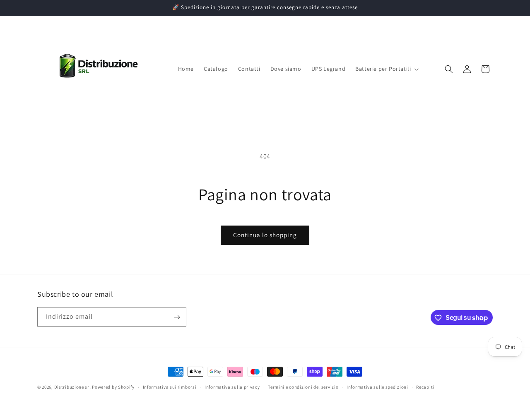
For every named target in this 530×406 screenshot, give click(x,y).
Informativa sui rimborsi (170, 386)
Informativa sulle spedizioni (377, 386)
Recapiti (425, 386)
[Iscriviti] (177, 317)
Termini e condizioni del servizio (303, 386)
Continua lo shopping (265, 235)
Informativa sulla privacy (232, 386)
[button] (386, 68)
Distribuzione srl (72, 387)
